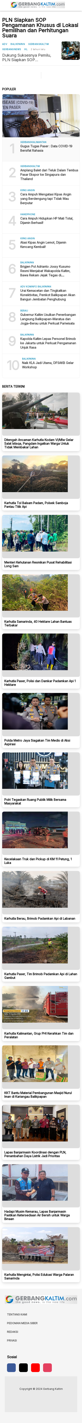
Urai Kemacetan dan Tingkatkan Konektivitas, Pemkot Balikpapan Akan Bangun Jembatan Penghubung (47, 295)
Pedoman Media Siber (22, 1323)
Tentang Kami (17, 1314)
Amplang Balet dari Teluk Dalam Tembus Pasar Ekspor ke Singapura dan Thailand (49, 174)
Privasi (12, 1340)
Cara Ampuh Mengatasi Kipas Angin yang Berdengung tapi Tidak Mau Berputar (45, 198)
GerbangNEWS (11, 49)
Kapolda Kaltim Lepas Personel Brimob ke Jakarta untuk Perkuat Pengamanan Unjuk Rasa (48, 343)
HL (26, 49)
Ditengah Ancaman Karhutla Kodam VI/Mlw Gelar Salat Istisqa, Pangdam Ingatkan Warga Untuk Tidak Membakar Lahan (38, 443)
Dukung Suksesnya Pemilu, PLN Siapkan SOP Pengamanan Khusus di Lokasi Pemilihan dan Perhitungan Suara (30, 57)
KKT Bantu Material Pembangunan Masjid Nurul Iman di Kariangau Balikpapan (38, 1094)
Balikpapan (17, 44)
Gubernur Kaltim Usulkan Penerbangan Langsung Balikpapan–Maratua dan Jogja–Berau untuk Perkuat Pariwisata (48, 319)
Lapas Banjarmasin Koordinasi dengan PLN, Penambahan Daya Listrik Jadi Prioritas (35, 1154)
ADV (4, 44)
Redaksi (12, 1331)
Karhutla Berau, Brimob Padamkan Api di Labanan (39, 918)
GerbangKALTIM (38, 44)
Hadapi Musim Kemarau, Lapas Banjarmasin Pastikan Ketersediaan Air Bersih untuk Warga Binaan (37, 1215)
